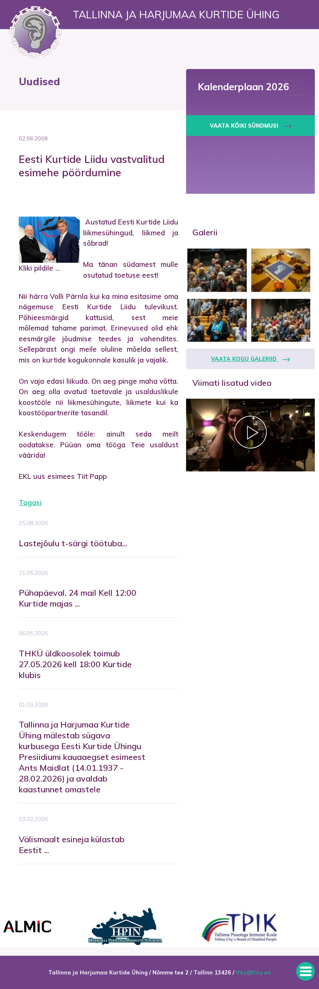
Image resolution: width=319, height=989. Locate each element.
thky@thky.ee (253, 972)
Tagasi (30, 502)
